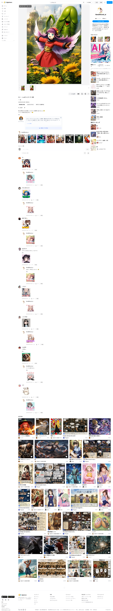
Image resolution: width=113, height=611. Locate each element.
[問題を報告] (32, 169)
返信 (36, 169)
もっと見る (30, 123)
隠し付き (25, 153)
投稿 (101, 2)
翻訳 (19, 114)
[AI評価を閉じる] (61, 117)
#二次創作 (20, 107)
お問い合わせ (4, 605)
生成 (97, 2)
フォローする (101, 21)
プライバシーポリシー (5, 608)
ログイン (109, 2)
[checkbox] (22, 153)
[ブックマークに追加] (82, 94)
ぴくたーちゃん (4, 603)
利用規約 (3, 606)
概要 (2, 602)
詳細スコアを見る (44, 128)
